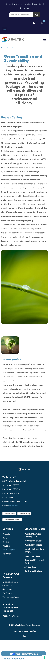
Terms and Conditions (13, 520)
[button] (4, 29)
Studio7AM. (13, 506)
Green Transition (8, 550)
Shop (4, 538)
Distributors (6, 554)
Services (5, 542)
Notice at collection (13, 658)
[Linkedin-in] (24, 636)
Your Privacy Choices (26, 653)
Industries (6, 546)
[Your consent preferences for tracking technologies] (44, 657)
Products (6, 534)
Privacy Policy (10, 514)
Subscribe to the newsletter (25, 631)
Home (3, 48)
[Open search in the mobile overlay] (24, 14)
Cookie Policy (25, 514)
